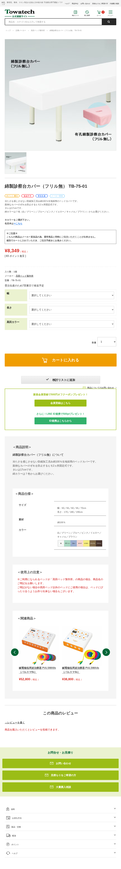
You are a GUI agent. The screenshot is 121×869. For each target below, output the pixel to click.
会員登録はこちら (60, 403)
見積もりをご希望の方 (100, 3)
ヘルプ (67, 3)
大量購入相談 (114, 3)
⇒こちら (18, 223)
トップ (8, 30)
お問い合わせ (85, 3)
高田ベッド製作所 (38, 30)
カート (99, 15)
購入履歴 (87, 15)
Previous (15, 652)
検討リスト (75, 15)
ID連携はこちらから (60, 420)
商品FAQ (75, 3)
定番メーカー (21, 30)
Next (106, 652)
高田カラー (13, 322)
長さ (9, 307)
